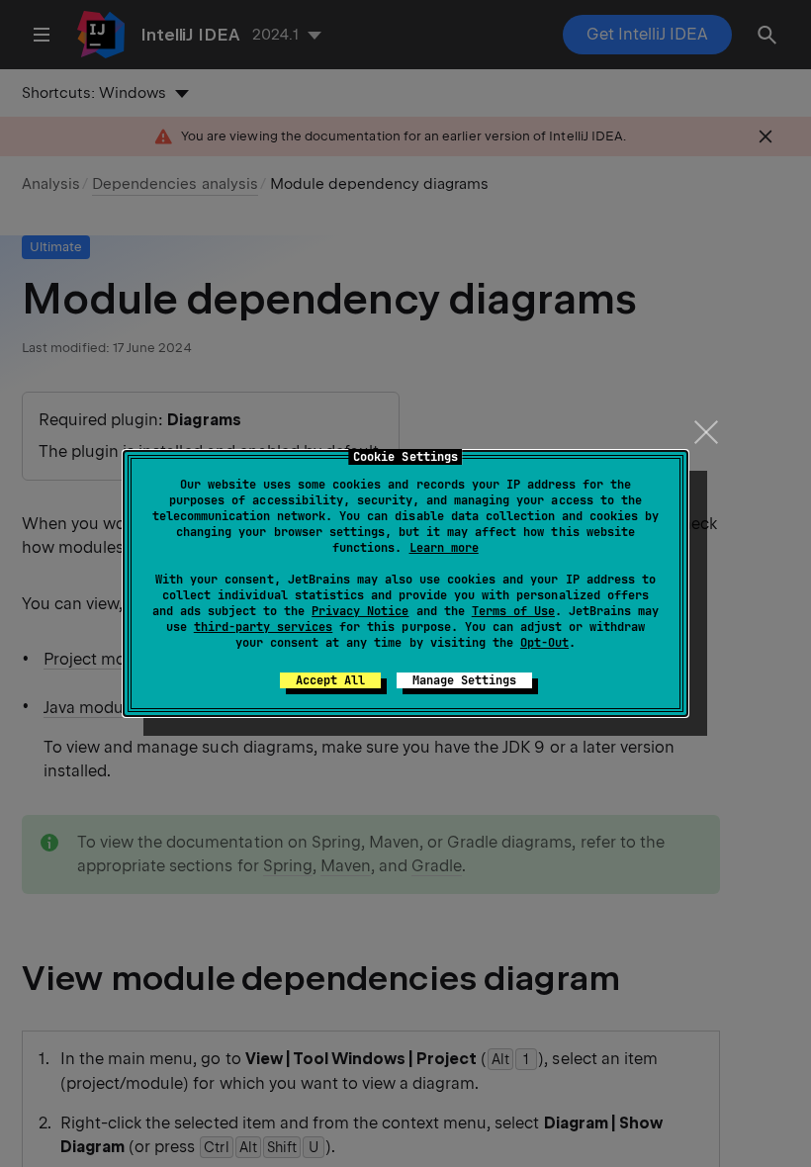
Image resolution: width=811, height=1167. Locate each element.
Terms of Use (513, 611)
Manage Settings (464, 680)
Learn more (444, 548)
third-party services (263, 627)
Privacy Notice (360, 611)
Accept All (330, 680)
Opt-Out (544, 643)
